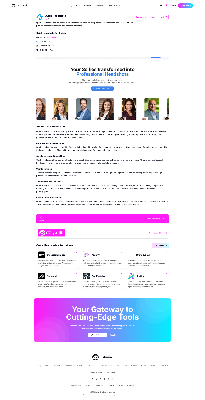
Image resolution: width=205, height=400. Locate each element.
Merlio (143, 366)
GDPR (88, 385)
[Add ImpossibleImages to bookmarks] (77, 252)
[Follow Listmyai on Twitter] (96, 379)
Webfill (134, 366)
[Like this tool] (46, 18)
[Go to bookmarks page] (166, 5)
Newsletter (111, 373)
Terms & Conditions (115, 385)
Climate (153, 366)
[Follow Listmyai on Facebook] (100, 379)
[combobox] (72, 233)
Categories (99, 5)
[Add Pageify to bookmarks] (121, 252)
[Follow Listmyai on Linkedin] (93, 379)
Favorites (79, 366)
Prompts (87, 5)
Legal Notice (76, 385)
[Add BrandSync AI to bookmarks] (166, 252)
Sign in (173, 5)
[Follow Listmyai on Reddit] (108, 379)
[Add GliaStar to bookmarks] (166, 273)
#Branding (51, 37)
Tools (78, 5)
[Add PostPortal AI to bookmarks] (121, 273)
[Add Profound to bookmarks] (77, 273)
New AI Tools (106, 366)
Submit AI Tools (113, 5)
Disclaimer (99, 385)
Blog (70, 5)
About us (113, 335)
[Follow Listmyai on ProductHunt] (104, 379)
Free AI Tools (121, 366)
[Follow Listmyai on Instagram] (112, 379)
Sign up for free (185, 5)
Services (68, 366)
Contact (130, 385)
